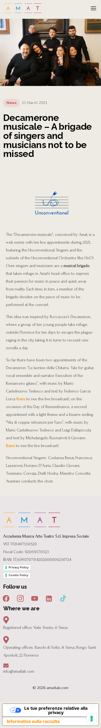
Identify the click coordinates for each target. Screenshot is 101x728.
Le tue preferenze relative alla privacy (56, 710)
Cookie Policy (18, 575)
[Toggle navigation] (93, 8)
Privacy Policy (19, 567)
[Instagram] (20, 598)
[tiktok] (63, 598)
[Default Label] (48, 598)
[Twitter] (34, 598)
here (21, 399)
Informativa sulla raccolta (33, 721)
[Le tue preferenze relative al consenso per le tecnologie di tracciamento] (91, 718)
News (11, 102)
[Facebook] (6, 598)
